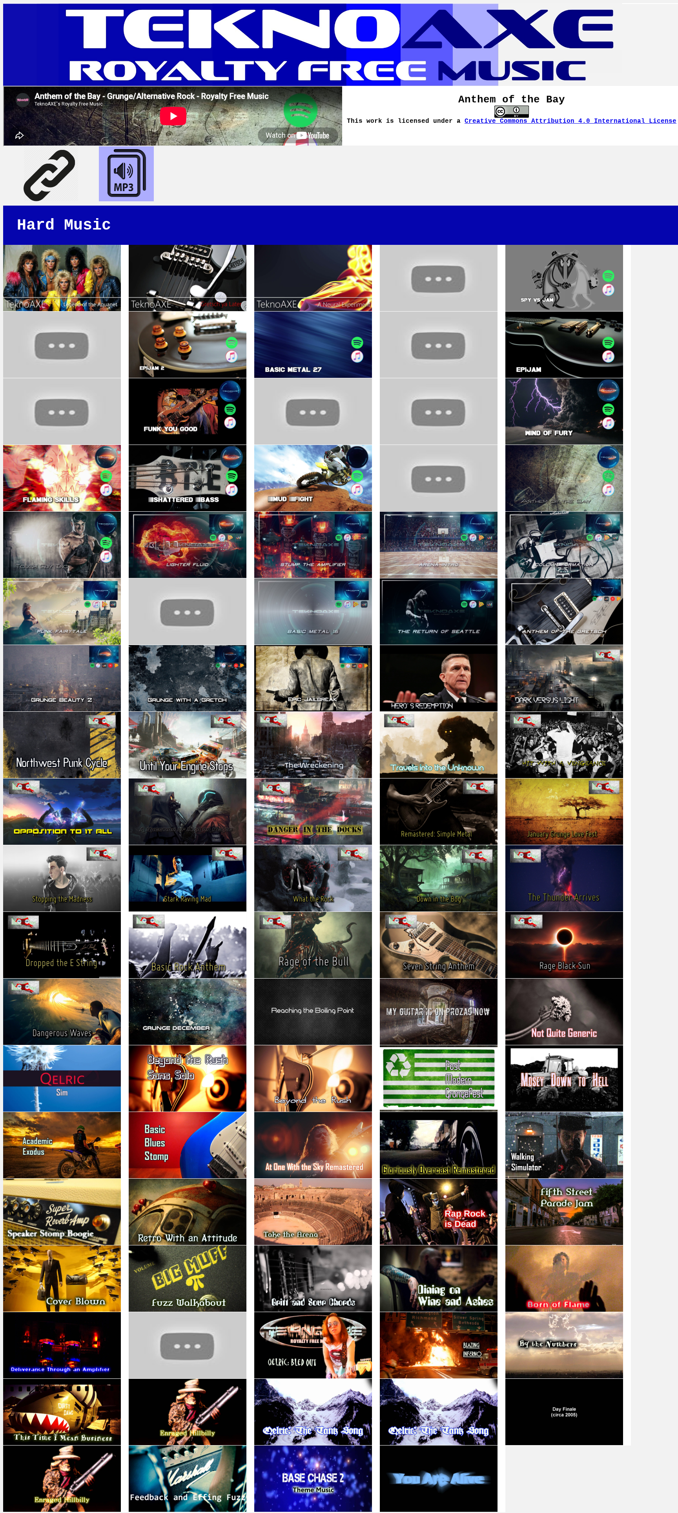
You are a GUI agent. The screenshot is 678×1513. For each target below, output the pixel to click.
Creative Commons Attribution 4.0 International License (570, 121)
